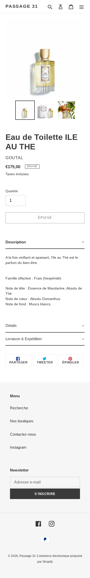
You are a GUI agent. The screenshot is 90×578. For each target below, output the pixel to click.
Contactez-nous (23, 434)
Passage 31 (22, 6)
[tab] (45, 242)
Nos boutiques (22, 421)
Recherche (19, 408)
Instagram (18, 447)
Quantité (12, 191)
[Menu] (81, 6)
